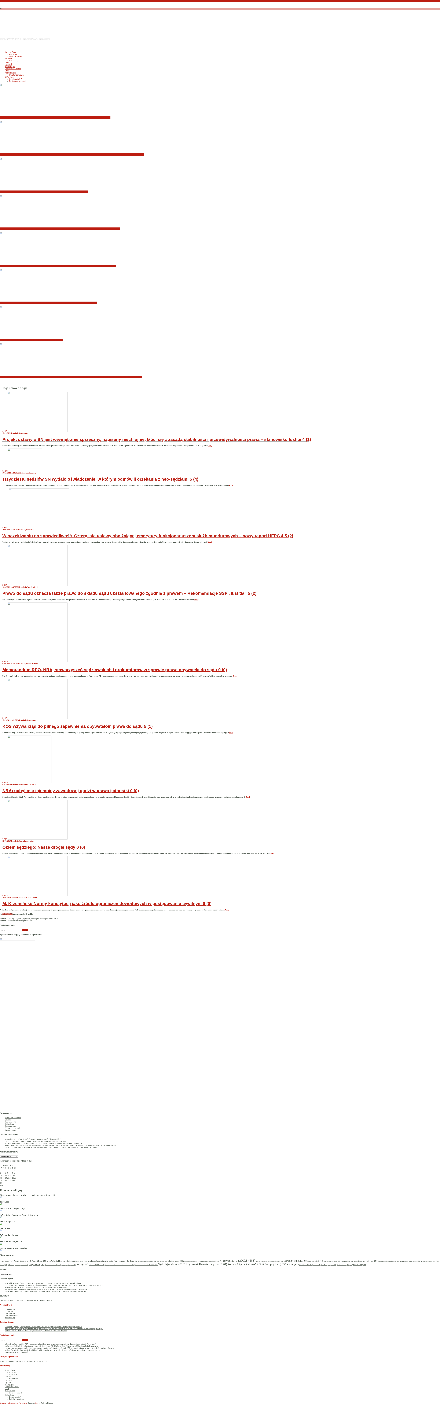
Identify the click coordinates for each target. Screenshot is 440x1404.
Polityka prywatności (17, 81)
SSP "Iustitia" (97, 1265)
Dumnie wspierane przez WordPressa (13, 1403)
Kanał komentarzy (11, 1316)
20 (8, 1178)
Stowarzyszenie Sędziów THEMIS (146, 1265)
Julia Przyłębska (176, 1261)
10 (1, 1175)
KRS (248, 1260)
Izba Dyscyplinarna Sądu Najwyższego (111, 1261)
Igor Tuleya (86, 1261)
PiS (11, 1265)
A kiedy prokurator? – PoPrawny (17, 1145)
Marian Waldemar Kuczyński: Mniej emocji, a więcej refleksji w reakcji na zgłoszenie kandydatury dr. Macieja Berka (60, 228)
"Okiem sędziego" (6, 1261)
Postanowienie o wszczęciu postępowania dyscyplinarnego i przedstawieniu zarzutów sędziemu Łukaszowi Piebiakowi (73, 1145)
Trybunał (8, 65)
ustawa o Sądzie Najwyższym (324, 1265)
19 (6, 1178)
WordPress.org (10, 1318)
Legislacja (9, 63)
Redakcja (15, 433)
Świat (7, 71)
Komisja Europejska (191, 1261)
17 (1, 1178)
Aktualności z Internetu (13, 1118)
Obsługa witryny (15, 56)
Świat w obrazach (16, 75)
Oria (36, 1403)
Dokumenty (13, 60)
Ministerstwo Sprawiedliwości (389, 1261)
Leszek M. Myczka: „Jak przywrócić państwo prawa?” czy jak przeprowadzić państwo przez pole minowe (55, 117)
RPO (82, 1264)
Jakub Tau (135, 1261)
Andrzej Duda (39, 1261)
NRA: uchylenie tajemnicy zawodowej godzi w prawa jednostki (70, 790)
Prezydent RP (36, 1265)
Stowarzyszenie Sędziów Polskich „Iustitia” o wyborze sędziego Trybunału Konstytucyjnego (48, 303)
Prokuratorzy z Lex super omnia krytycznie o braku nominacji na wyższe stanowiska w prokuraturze (45, 1143)
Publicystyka (10, 67)
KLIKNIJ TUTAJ (40, 1361)
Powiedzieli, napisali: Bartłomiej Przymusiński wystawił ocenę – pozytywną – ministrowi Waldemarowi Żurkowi (58, 266)
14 (10, 1175)
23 (15, 1178)
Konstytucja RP (15, 79)
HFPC (77, 1261)
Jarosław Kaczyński (148, 1261)
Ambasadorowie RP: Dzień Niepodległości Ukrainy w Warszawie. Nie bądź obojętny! (44, 191)
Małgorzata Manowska (349, 1261)
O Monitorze (9, 77)
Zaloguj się (9, 1311)
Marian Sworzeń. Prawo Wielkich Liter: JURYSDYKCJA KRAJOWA (40, 1141)
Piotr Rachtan (430, 1261)
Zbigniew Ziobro (357, 1265)
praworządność (21, 1265)
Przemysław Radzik (53, 1265)
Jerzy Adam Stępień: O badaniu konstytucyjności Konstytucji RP (37, 1139)
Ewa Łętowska (66, 1261)
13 (8, 1175)
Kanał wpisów (10, 1313)
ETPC (53, 1260)
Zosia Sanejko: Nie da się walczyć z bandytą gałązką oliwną (31, 340)
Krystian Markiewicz (263, 1261)
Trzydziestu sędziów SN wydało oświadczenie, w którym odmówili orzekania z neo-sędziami (100, 479)
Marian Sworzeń (295, 1260)
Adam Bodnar (23, 1261)
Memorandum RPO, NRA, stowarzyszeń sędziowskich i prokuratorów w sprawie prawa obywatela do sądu (114, 669)
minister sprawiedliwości (367, 1261)
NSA (421, 1261)
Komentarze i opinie (13, 69)
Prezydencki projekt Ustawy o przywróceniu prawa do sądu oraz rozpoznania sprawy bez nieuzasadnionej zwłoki (55, 1147)
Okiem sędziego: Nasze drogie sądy (43, 847)
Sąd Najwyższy (171, 1264)
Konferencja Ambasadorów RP (209, 1261)
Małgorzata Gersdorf (332, 1261)
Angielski (13, 54)
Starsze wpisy (7, 914)
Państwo (8, 58)
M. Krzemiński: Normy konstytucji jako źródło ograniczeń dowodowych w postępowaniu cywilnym (107, 903)
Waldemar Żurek (343, 1265)
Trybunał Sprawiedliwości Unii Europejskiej (257, 1264)
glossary (8, 1120)
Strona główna (10, 52)
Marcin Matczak (277, 1261)
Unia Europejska (306, 1265)
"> (5, 431)
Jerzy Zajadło (162, 1261)
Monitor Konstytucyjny (46, 27)
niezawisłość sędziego (409, 1261)
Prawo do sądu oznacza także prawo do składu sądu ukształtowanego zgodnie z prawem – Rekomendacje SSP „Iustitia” (129, 593)
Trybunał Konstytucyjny (206, 1264)
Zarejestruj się (10, 1309)
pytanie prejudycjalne (68, 1265)
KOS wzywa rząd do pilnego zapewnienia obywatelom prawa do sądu (77, 726)
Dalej (210, 446)
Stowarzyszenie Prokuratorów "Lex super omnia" (120, 1265)
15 (13, 1175)
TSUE (293, 1264)
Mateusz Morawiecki (314, 1261)
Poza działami (10, 73)
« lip (1, 1185)
